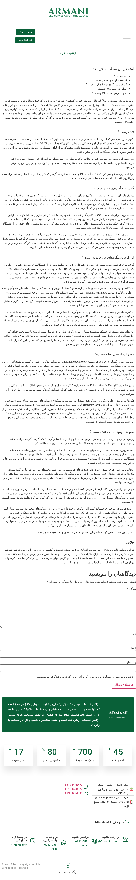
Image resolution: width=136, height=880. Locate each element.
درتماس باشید (80, 837)
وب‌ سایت (130, 662)
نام (134, 634)
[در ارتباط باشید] (125, 839)
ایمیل (133, 648)
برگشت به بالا (68, 872)
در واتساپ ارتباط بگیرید (50, 838)
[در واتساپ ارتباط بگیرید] (63, 842)
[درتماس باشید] (94, 841)
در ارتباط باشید (110, 837)
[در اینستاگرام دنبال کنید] (32, 840)
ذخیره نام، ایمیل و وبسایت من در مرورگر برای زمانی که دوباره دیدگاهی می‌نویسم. (85, 676)
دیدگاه (131, 589)
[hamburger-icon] (127, 36)
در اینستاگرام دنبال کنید (19, 838)
